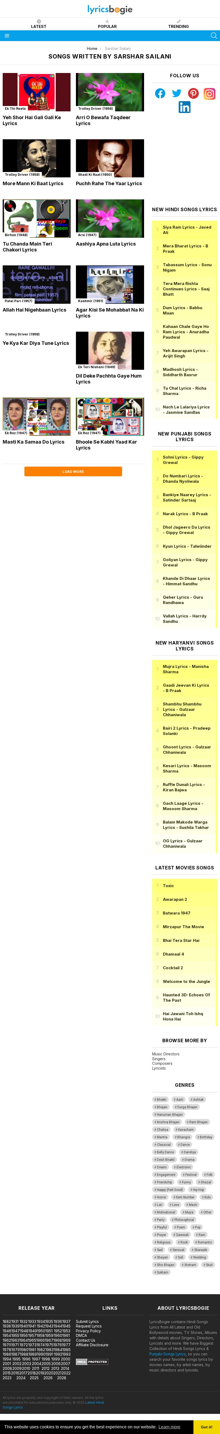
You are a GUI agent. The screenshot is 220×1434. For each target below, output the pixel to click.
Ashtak (198, 1100)
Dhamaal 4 (173, 954)
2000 (65, 1359)
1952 (58, 1331)
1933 (32, 1321)
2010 (26, 1368)
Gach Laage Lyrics (183, 806)
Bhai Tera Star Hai (181, 940)
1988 (24, 1354)
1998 (46, 1359)
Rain (202, 1235)
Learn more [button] (169, 1427)
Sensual (178, 1250)
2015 (7, 1373)
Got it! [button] (206, 1427)
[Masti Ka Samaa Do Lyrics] (37, 417)
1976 (57, 1344)
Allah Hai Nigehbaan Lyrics (34, 310)
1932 (24, 1321)
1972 (24, 1344)
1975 (49, 1344)
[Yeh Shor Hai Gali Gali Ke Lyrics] (37, 92)
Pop (197, 1227)
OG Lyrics (183, 843)
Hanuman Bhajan (170, 1115)
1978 (7, 1349)
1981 (32, 1349)
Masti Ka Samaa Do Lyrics (33, 442)
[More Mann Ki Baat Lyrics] (37, 158)
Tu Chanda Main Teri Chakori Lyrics (27, 247)
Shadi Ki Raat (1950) (95, 175)
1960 (58, 1335)
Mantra (162, 1137)
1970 (7, 1344)
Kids (207, 1197)
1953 (66, 1331)
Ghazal (206, 1182)
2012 (46, 1368)
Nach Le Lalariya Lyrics (186, 409)
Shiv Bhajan (165, 1265)
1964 (23, 1340)
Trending (178, 26)
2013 (55, 1368)
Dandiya (190, 1152)
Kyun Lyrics (187, 546)
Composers (162, 1063)
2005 (46, 1363)
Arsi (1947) (87, 235)
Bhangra (183, 1137)
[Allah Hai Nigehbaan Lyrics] (37, 284)
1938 (7, 1326)
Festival (191, 1175)
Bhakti (161, 1100)
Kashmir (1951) (90, 301)
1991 (49, 1354)
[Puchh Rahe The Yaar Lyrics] (110, 158)
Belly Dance (165, 1152)
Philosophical (184, 1220)
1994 (7, 1359)
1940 (24, 1326)
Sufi (180, 1257)
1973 (32, 1344)
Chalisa (162, 1130)
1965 (32, 1340)
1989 (32, 1354)
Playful (162, 1227)
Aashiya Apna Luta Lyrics (106, 244)
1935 (49, 1321)
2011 (35, 1368)
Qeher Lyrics (183, 600)
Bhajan (162, 1107)
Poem (181, 1227)
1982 (41, 1349)
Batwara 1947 (176, 913)
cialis (26, 1291)
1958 (40, 1335)
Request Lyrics (89, 1326)
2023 (7, 1378)
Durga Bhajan (187, 1107)
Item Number (185, 1197)
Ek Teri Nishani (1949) (96, 367)
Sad (160, 1250)
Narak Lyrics (185, 513)
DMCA (81, 1335)
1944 (58, 1326)
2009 (17, 1368)
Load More (73, 471)
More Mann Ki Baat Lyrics (33, 183)
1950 (41, 1331)
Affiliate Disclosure (92, 1344)
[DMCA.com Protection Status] (92, 1363)
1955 (15, 1335)
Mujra (189, 1212)
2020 (48, 1373)
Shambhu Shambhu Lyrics (182, 709)
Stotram (190, 1265)
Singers (159, 1058)
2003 (26, 1363)
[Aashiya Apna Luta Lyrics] (110, 218)
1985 (66, 1349)
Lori (159, 1205)
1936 (58, 1321)
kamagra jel (95, 1291)
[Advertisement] (186, 159)
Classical (164, 1145)
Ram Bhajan (198, 1122)
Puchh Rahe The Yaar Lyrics (109, 183)
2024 (20, 1378)
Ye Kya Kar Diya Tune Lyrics (36, 343)
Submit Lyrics (87, 1321)
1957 (32, 1335)
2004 (36, 1363)
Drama (190, 1160)
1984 (58, 1349)
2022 (66, 1373)
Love (175, 1205)
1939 (15, 1326)
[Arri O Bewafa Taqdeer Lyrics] (110, 92)
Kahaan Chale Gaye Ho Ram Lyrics (186, 332)
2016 (15, 1373)
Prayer (161, 1235)
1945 (66, 1326)
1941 (32, 1326)
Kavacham (186, 1130)
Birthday (206, 1137)
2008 (7, 1368)
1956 (24, 1335)
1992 (58, 1354)
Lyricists (159, 1068)
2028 (61, 1378)
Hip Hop (198, 1190)
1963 (15, 1340)
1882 (7, 1321)
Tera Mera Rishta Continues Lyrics (186, 289)
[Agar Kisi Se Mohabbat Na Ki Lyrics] (110, 284)
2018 (32, 1373)
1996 (26, 1359)
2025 (34, 1378)
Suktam (162, 1272)
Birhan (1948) (16, 235)
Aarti (179, 1100)
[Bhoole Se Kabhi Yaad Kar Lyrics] (110, 417)
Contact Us (85, 1340)
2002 (16, 1363)
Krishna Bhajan (168, 1122)
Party (160, 1220)
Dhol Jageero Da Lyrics (186, 530)
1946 (7, 1331)
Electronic (184, 1167)
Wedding (199, 1257)
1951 (49, 1331)
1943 (49, 1326)
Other (207, 1212)
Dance (185, 1145)
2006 (56, 1363)
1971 (15, 1344)
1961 (66, 1335)
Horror (161, 1197)
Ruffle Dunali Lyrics (184, 787)
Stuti (209, 1265)
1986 (7, 1354)
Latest (38, 26)
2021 (57, 1373)
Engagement (166, 1175)
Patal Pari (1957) (18, 301)
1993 (66, 1354)
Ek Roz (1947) (16, 433)
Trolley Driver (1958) (95, 109)
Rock (184, 1242)
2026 (48, 1378)
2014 (65, 1368)
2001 (7, 1363)
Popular (107, 26)
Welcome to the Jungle (186, 981)
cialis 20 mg (10, 1291)
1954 (7, 1335)
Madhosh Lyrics (180, 372)
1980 (24, 1349)
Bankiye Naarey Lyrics (187, 497)
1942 (41, 1326)
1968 (57, 1340)
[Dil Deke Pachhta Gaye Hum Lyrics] (110, 351)
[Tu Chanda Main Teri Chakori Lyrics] (37, 218)
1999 (55, 1359)
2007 (65, 1363)
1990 (41, 1354)
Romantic (205, 1242)
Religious (164, 1242)
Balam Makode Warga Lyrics (186, 825)
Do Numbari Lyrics (183, 478)
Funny (186, 1182)
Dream (162, 1167)
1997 (36, 1359)
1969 (66, 1340)
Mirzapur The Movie (183, 926)
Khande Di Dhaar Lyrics (186, 581)
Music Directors (165, 1054)
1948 (24, 1331)
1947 (15, 1331)
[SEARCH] (214, 35)
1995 (16, 1359)
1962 (7, 1340)
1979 (15, 1349)
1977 (66, 1344)
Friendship (164, 1182)
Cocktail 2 (173, 967)
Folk (209, 1175)
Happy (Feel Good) (170, 1190)
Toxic (168, 885)
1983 (49, 1349)
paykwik (76, 1291)
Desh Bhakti (166, 1160)
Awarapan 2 (175, 899)
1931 (15, 1321)
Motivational (166, 1212)
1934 (41, 1321)
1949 (32, 1331)
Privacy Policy (88, 1331)
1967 (49, 1340)
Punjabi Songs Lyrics (167, 1354)
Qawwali (182, 1235)
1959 (49, 1335)
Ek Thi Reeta (15, 109)
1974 (40, 1344)
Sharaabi (200, 1250)
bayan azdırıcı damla (49, 1291)
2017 (23, 1373)
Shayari (162, 1257)
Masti (193, 1205)
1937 (66, 1321)
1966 (40, 1340)
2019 (40, 1373)
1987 (15, 1354)
